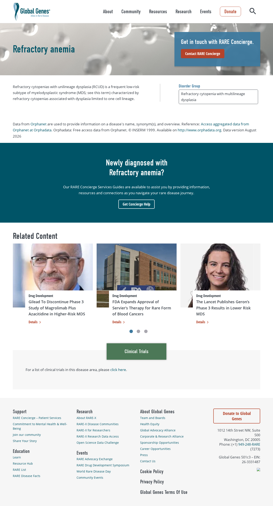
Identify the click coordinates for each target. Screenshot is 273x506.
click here (118, 369)
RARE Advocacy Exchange (95, 459)
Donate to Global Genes (237, 416)
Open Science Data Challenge (98, 443)
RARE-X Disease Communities (98, 424)
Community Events (90, 478)
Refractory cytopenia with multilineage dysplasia (213, 96)
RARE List (19, 470)
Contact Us (147, 461)
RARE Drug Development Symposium (103, 465)
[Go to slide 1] (131, 331)
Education (21, 451)
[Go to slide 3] (146, 331)
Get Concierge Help (136, 204)
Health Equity (149, 424)
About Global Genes (157, 412)
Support (19, 412)
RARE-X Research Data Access (98, 436)
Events (205, 11)
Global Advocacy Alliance (158, 430)
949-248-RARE (249, 444)
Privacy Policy (152, 482)
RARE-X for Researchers (93, 430)
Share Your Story (25, 441)
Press (144, 455)
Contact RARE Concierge (202, 53)
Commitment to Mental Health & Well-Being (40, 426)
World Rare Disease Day (94, 471)
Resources (158, 11)
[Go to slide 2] (138, 331)
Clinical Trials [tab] (136, 351)
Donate (230, 11)
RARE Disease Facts (26, 476)
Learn (17, 457)
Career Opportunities (155, 449)
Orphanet (38, 124)
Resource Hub (23, 463)
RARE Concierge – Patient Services (37, 418)
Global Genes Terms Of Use (163, 492)
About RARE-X (86, 418)
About (108, 11)
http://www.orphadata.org (199, 130)
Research (184, 11)
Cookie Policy (151, 471)
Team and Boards (152, 418)
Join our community (27, 435)
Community (131, 11)
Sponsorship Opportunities (159, 443)
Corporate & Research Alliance (162, 436)
